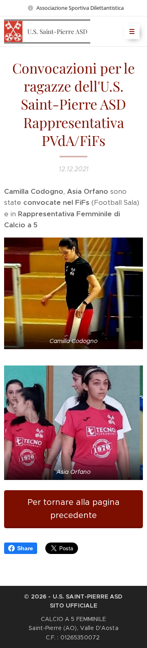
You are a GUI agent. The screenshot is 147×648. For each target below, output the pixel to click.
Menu (132, 31)
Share (25, 548)
